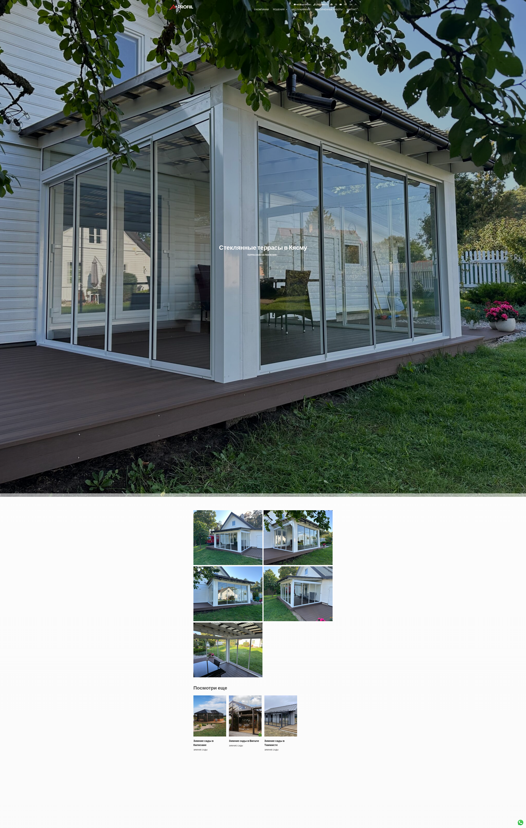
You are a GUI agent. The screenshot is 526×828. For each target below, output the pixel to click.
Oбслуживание (301, 9)
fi (356, 4)
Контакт (352, 9)
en (351, 4)
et (346, 4)
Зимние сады (200, 750)
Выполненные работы (329, 9)
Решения (279, 9)
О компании (261, 9)
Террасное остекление (262, 255)
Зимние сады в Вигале (244, 740)
